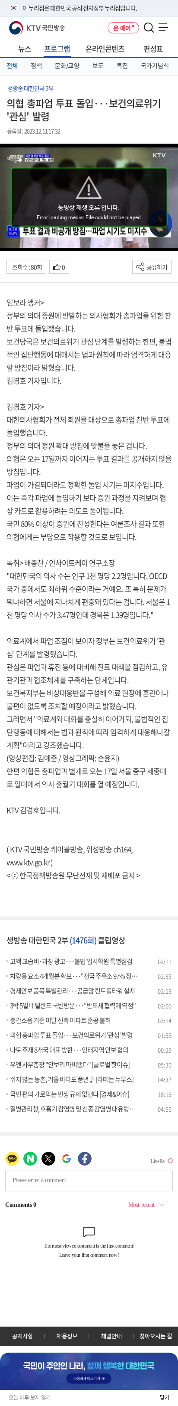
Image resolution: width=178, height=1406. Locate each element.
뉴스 (24, 48)
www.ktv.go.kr (27, 862)
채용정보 (67, 1336)
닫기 (164, 1397)
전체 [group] (12, 66)
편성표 (153, 48)
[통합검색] (148, 28)
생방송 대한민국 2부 (30, 88)
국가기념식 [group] (155, 66)
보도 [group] (98, 66)
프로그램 (57, 48)
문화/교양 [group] (67, 66)
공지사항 (22, 1336)
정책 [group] (36, 66)
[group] (89, 1371)
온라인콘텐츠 (105, 48)
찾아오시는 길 (156, 1336)
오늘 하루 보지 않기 (30, 1397)
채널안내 (111, 1336)
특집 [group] (122, 66)
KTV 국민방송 (24, 24)
